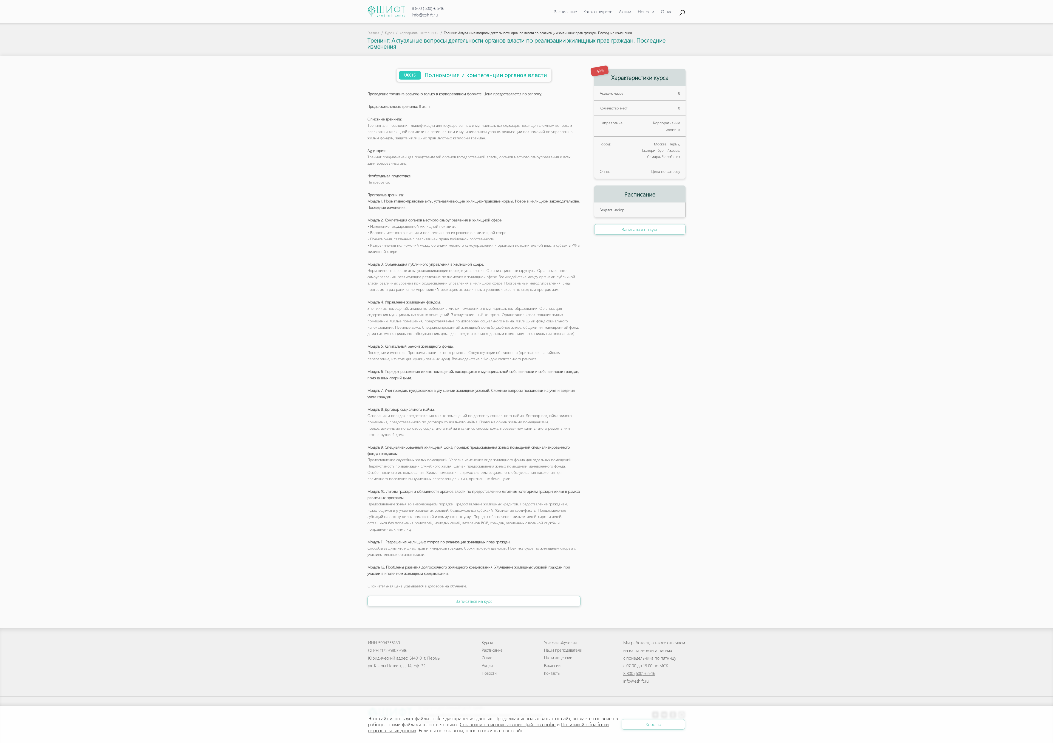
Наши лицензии (558, 657)
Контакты (552, 673)
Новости (646, 11)
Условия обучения (560, 642)
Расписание (565, 11)
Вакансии (552, 665)
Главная (373, 33)
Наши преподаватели (563, 650)
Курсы (389, 33)
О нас (666, 11)
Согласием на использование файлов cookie (508, 724)
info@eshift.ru (425, 15)
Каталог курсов (598, 11)
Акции (625, 11)
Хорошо (653, 724)
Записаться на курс (474, 601)
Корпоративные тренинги (419, 33)
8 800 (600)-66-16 (428, 8)
